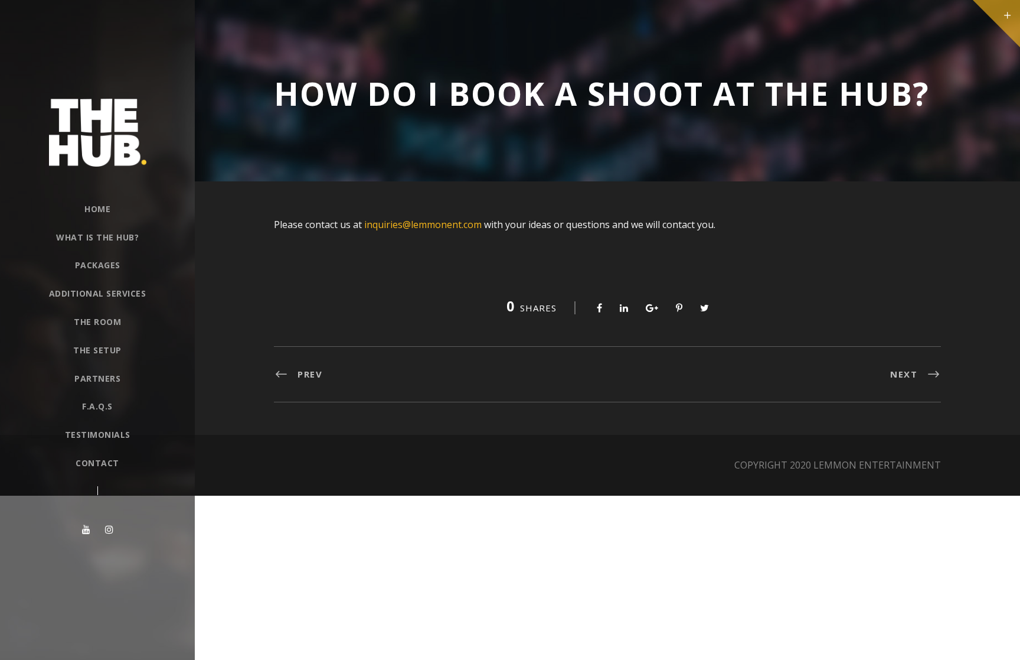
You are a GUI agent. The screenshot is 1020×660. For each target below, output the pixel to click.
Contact (97, 463)
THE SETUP (97, 350)
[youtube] (86, 529)
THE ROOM (97, 321)
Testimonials (97, 434)
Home (97, 208)
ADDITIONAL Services (97, 293)
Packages (97, 265)
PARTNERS (97, 378)
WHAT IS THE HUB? (97, 237)
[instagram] (109, 529)
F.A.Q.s (97, 406)
